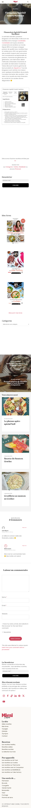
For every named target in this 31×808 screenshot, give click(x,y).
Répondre (24, 527)
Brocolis (4, 783)
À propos (5, 734)
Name (4, 597)
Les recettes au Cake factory (11, 772)
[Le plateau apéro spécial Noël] (15, 414)
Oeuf (3, 793)
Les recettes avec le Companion (13, 767)
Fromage (5, 795)
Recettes (15, 9)
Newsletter (7, 632)
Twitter (16, 167)
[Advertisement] (15, 140)
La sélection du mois (9, 752)
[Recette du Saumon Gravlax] (15, 452)
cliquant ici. (17, 68)
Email (4, 605)
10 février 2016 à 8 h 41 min (9, 550)
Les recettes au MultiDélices (11, 770)
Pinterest (18, 169)
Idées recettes (7, 724)
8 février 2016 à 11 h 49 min (7, 532)
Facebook (22, 167)
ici (15, 161)
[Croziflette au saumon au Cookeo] (15, 489)
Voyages (5, 729)
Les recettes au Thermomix (11, 765)
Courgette (5, 785)
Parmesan (5, 781)
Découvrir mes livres (15, 313)
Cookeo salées (8, 474)
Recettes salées (7, 747)
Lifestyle (4, 731)
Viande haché (6, 788)
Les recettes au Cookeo (10, 763)
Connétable (21, 41)
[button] (3, 2)
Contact (4, 736)
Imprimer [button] (23, 105)
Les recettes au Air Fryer (10, 760)
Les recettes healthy (8, 744)
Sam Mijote (5, 530)
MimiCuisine (7, 549)
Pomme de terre (7, 797)
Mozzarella (5, 790)
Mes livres (5, 726)
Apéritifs (6, 399)
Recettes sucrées (8, 749)
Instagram (9, 167)
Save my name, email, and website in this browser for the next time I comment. (15, 626)
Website (4, 614)
